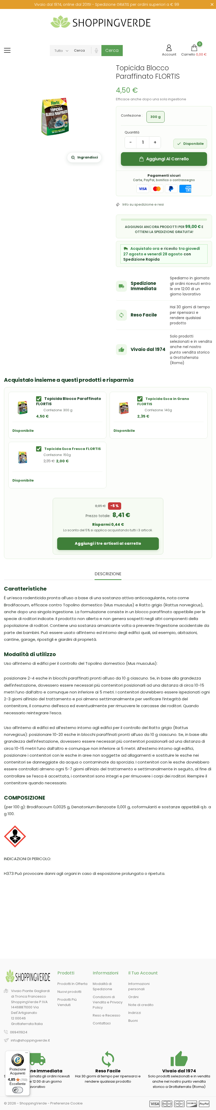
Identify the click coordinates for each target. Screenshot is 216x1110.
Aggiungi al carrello (167, 159)
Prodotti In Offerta (72, 984)
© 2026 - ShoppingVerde (26, 1103)
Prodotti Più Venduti (67, 1002)
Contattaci (102, 1023)
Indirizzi (134, 1012)
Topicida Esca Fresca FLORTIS (72, 448)
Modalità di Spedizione (102, 987)
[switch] (17, 1090)
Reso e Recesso (106, 1015)
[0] (194, 47)
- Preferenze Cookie (65, 1103)
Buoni (133, 1020)
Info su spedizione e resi (143, 204)
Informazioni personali (139, 987)
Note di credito (141, 1005)
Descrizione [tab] (108, 574)
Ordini (133, 997)
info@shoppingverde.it (30, 1040)
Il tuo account (143, 973)
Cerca (112, 50)
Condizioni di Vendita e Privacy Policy (107, 1002)
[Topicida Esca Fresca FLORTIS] (22, 457)
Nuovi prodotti (69, 991)
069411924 (18, 1032)
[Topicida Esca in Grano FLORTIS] (124, 407)
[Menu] (26, 1054)
